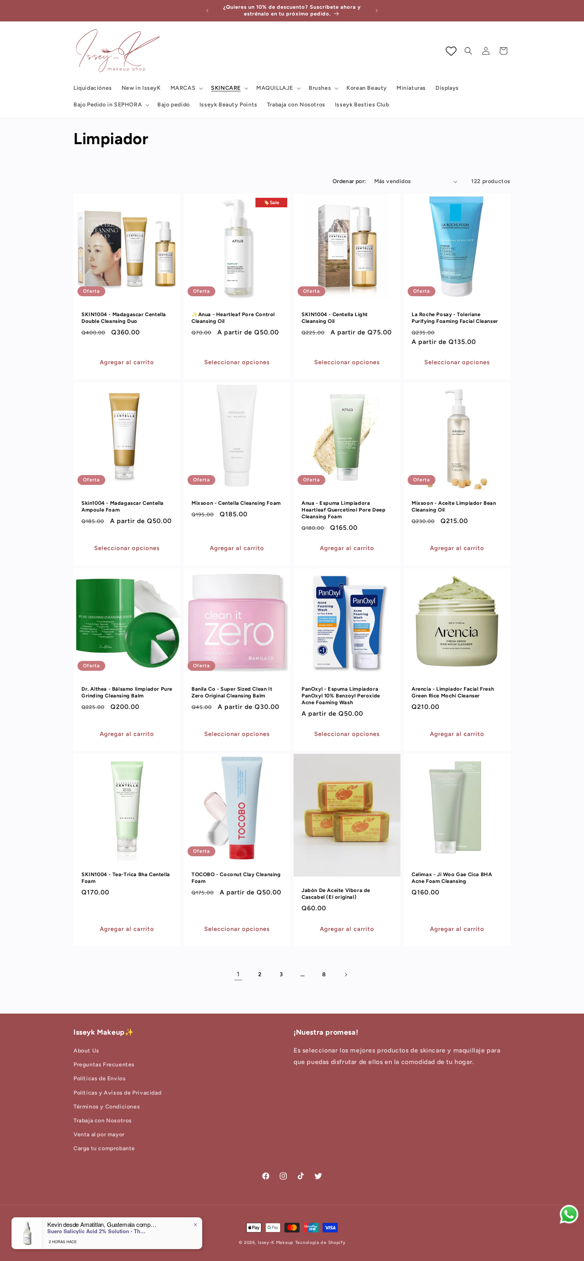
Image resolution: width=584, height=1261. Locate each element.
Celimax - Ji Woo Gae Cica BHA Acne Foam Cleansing (452, 877)
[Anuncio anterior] (207, 10)
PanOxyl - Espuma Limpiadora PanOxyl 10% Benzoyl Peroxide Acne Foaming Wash (341, 695)
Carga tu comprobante (104, 1148)
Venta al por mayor (99, 1134)
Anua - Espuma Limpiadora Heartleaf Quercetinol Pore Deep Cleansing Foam (344, 509)
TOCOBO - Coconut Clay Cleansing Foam (236, 877)
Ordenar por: (349, 181)
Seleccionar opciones (237, 362)
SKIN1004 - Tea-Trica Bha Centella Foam (125, 877)
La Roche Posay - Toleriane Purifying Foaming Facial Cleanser (455, 317)
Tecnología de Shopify (320, 1242)
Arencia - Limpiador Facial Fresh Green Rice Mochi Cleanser (453, 692)
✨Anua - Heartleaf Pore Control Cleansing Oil (233, 317)
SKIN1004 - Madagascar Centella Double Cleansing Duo (123, 317)
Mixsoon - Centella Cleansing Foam (236, 503)
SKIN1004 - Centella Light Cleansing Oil (335, 317)
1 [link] (238, 974)
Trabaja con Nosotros (102, 1120)
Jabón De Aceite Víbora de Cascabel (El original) (336, 894)
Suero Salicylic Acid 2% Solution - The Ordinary (97, 1231)
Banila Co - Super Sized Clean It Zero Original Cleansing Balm (231, 692)
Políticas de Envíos (99, 1078)
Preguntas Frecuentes (104, 1064)
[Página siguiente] (345, 974)
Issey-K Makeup (276, 1242)
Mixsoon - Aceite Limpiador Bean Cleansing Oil (454, 506)
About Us (86, 1050)
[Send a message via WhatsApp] (569, 1214)
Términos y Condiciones (106, 1106)
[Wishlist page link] (451, 51)
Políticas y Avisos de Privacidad (117, 1092)
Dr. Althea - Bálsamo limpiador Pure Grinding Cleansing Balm (126, 692)
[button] (186, 88)
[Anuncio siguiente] (376, 10)
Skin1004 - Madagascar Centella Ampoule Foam (122, 506)
